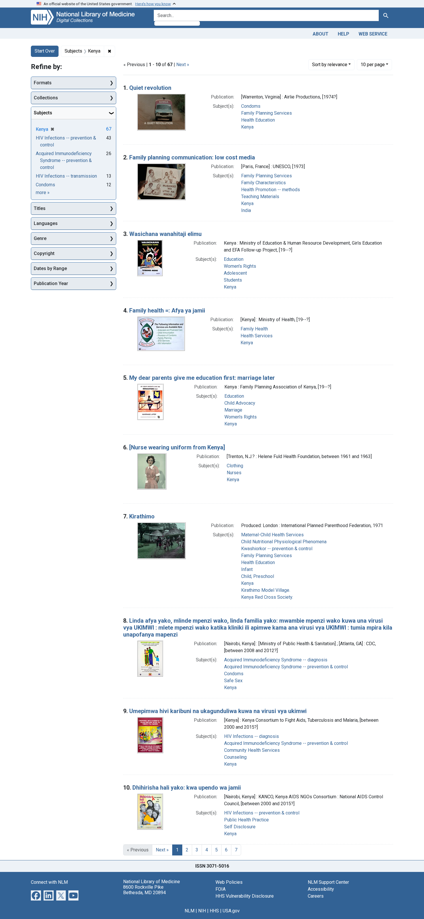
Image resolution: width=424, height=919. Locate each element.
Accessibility (321, 889)
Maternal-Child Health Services (272, 534)
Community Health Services (252, 750)
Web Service (373, 34)
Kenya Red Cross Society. (267, 597)
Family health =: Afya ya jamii (167, 310)
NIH (202, 911)
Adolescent (235, 273)
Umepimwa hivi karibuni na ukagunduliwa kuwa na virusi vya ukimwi (218, 711)
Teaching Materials (260, 196)
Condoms (250, 106)
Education (233, 259)
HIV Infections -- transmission (66, 176)
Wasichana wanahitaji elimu (165, 233)
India (246, 210)
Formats (43, 82)
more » (43, 192)
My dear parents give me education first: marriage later (202, 377)
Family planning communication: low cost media (192, 157)
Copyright (44, 253)
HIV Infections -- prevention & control (261, 813)
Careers (316, 896)
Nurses (234, 472)
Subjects (43, 113)
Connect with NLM (49, 882)
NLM (189, 911)
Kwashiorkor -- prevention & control (276, 548)
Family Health (254, 329)
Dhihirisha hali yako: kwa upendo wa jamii (186, 787)
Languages (46, 223)
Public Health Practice (246, 820)
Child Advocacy (239, 403)
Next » (182, 64)
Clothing (235, 465)
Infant (247, 569)
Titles (40, 208)
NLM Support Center (328, 882)
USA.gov (231, 911)
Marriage (233, 410)
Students (233, 280)
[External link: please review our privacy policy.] (36, 895)
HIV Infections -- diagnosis (251, 736)
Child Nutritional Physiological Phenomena (284, 541)
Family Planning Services (266, 113)
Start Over (45, 51)
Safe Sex (233, 680)
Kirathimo (142, 516)
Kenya (247, 127)
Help (343, 34)
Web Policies (229, 882)
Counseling (235, 757)
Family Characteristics (263, 182)
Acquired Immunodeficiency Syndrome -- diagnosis (275, 660)
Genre (40, 238)
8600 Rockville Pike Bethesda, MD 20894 (144, 889)
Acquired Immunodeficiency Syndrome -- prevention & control (286, 666)
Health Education (258, 120)
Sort (329, 64)
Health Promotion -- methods (270, 189)
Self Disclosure (240, 826)
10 (373, 64)
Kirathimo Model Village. (265, 590)
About (321, 34)
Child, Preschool (257, 576)
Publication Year (51, 283)
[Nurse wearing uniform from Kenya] (177, 447)
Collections (46, 98)
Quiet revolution (150, 87)
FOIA (220, 889)
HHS (214, 911)
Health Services (257, 335)
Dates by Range (50, 268)
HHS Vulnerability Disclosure (244, 896)
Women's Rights (240, 266)
